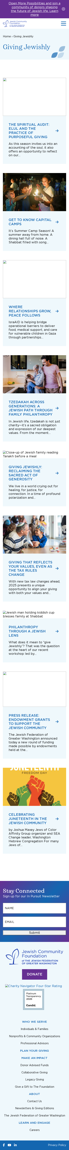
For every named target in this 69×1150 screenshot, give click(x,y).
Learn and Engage (34, 1122)
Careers (35, 1130)
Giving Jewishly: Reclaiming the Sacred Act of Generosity (25, 473)
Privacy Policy (57, 1145)
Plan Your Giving (34, 1050)
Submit (34, 932)
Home (7, 36)
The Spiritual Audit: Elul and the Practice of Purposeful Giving (29, 131)
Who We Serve (34, 1021)
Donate (34, 974)
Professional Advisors (35, 1043)
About (34, 1094)
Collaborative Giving (34, 1072)
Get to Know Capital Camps (30, 222)
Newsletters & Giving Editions (34, 1108)
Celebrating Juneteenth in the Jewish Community (28, 819)
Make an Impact (34, 1058)
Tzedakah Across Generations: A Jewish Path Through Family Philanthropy (31, 408)
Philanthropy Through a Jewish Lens (27, 631)
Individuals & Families (34, 1029)
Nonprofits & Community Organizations (34, 1036)
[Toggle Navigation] (63, 23)
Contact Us (34, 1101)
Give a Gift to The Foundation (34, 1086)
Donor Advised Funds (34, 1065)
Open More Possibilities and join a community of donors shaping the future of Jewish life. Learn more (34, 9)
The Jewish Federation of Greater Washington (34, 1115)
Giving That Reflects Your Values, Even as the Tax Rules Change (30, 568)
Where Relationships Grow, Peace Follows (30, 311)
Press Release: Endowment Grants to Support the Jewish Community (29, 721)
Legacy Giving (34, 1079)
